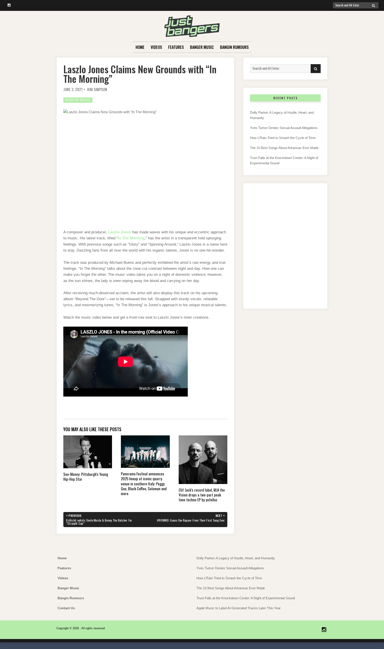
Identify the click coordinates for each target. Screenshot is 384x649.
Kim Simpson (97, 89)
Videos (156, 47)
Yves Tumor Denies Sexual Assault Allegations (284, 128)
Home (140, 47)
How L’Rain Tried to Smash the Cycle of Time (283, 138)
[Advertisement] (285, 250)
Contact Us (66, 608)
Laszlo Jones (119, 232)
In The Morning (131, 238)
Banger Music (202, 47)
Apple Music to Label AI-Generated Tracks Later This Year (238, 608)
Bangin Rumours (234, 47)
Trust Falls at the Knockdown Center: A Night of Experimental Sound (245, 598)
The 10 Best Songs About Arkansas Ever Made (284, 148)
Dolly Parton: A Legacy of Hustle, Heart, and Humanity (235, 558)
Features (176, 47)
